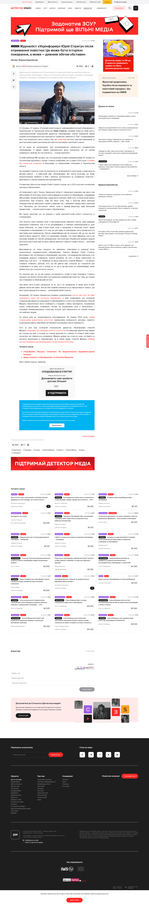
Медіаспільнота (16, 513)
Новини (38, 8)
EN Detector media (95, 2)
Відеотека (14, 797)
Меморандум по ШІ (44, 784)
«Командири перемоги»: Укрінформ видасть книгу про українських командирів (116, 117)
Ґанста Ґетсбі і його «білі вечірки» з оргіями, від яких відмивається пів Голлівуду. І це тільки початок (29, 499)
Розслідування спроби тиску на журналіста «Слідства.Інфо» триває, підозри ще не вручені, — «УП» (74, 499)
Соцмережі (67, 776)
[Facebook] (13, 74)
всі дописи (132, 256)
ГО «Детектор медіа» (120, 2)
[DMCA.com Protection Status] (67, 881)
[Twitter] (13, 80)
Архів (39, 800)
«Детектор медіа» (88, 436)
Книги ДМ (40, 786)
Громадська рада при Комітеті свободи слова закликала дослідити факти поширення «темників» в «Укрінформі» (116, 539)
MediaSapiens (40, 2)
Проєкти (15, 776)
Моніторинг (62, 8)
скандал (37, 450)
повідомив (62, 139)
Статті (45, 8)
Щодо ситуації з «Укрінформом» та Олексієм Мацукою (48, 357)
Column (21, 494)
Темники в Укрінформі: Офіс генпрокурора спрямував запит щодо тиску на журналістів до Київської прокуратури (74, 518)
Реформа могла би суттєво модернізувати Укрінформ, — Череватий (30, 538)
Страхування (119, 8)
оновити (91, 664)
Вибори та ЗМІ (16, 800)
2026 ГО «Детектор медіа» (34, 842)
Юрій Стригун (17, 450)
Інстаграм (65, 786)
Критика (52, 8)
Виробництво (103, 513)
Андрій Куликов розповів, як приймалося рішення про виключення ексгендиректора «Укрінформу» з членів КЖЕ (114, 560)
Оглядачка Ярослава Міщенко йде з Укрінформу (115, 499)
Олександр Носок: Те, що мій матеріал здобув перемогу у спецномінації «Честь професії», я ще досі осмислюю (118, 208)
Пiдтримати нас (129, 776)
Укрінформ (28, 450)
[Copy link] (13, 87)
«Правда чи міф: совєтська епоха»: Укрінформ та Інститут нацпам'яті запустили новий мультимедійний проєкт (117, 153)
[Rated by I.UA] (82, 881)
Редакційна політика (44, 779)
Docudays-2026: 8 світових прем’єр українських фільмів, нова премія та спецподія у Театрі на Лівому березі (117, 234)
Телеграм (65, 784)
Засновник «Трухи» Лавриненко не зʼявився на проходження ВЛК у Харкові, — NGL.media (115, 140)
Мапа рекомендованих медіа (21, 808)
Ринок (70, 8)
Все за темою (131, 176)
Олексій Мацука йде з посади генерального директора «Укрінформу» (70, 601)
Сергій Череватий (49, 450)
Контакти (40, 791)
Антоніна (107, 2)
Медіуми (14, 813)
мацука (82, 450)
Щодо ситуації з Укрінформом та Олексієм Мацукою (116, 579)
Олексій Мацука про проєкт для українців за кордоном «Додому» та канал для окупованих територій (27, 620)
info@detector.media (31, 840)
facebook (65, 779)
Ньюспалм (14, 811)
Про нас (41, 776)
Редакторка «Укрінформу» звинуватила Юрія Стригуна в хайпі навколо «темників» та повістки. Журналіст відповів (74, 560)
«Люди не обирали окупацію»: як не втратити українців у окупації (115, 196)
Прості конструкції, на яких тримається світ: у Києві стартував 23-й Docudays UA (117, 221)
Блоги (101, 576)
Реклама (40, 788)
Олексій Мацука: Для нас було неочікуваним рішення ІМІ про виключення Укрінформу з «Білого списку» (118, 602)
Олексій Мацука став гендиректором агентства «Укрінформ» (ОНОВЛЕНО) (115, 619)
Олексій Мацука (72, 450)
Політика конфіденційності (46, 782)
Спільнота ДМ (23, 715)
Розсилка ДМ (42, 797)
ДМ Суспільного (52, 2)
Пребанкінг (15, 788)
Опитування (112, 513)
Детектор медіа (27, 2)
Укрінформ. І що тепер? (19, 516)
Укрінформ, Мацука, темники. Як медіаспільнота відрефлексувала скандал (72, 580)
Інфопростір (88, 8)
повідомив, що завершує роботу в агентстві (46, 330)
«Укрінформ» (17, 453)
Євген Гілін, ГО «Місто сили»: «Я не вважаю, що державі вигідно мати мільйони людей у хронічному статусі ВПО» (117, 247)
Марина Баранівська (28, 60)
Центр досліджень (67, 2)
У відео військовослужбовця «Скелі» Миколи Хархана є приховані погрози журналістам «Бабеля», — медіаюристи (117, 167)
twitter (64, 782)
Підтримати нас (42, 793)
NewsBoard (14, 793)
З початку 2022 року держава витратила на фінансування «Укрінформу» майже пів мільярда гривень (30, 560)
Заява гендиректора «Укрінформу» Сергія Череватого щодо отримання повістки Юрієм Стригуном (30, 581)
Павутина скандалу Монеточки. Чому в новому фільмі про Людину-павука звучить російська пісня (118, 129)
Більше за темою (106, 106)
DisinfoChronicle (81, 2)
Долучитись (57, 425)
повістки (60, 450)
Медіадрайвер (16, 791)
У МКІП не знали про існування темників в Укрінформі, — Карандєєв (74, 538)
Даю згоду (74, 900)
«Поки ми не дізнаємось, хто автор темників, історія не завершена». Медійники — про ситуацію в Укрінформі (117, 517)
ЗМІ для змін (15, 786)
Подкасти (78, 8)
